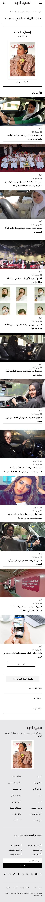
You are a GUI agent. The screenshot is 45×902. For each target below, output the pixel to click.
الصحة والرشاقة (15, 845)
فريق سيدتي (16, 802)
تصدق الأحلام (37, 698)
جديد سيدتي (16, 795)
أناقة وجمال (35, 854)
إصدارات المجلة (22, 32)
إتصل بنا (8, 887)
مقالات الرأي (37, 789)
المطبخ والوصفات (14, 850)
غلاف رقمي (16, 814)
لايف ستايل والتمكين (33, 845)
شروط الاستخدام (37, 887)
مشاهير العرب (37, 461)
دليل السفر (38, 821)
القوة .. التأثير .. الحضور (35, 688)
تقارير (40, 802)
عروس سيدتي (37, 808)
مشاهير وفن (35, 850)
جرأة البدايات (38, 708)
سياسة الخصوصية (25, 887)
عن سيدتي (17, 789)
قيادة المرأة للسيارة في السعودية (20, 12)
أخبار (40, 128)
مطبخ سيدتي (37, 783)
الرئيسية (38, 12)
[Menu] (41, 2)
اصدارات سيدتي (36, 814)
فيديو (39, 776)
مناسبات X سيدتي (14, 783)
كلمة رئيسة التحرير (25, 679)
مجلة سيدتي (16, 776)
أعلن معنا (15, 887)
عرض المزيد (21, 663)
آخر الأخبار (17, 821)
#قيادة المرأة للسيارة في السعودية (22, 18)
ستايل (40, 795)
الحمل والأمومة (15, 854)
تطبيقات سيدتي (15, 808)
